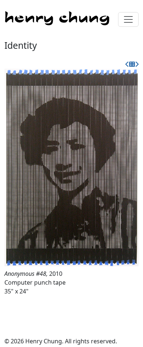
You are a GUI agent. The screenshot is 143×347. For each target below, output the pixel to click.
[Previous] (127, 64)
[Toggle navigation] (128, 19)
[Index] (132, 64)
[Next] (137, 64)
